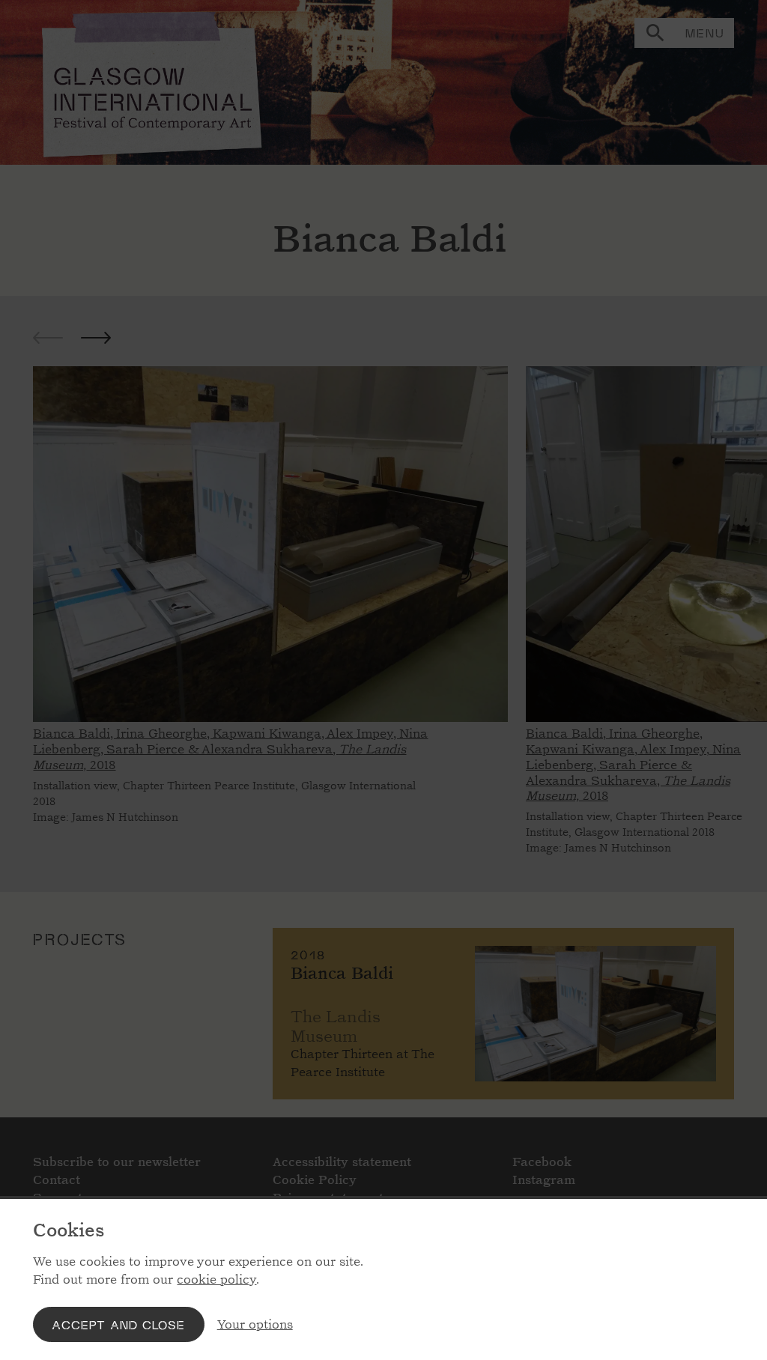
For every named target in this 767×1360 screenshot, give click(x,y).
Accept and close (118, 1324)
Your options (255, 1324)
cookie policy (216, 1279)
